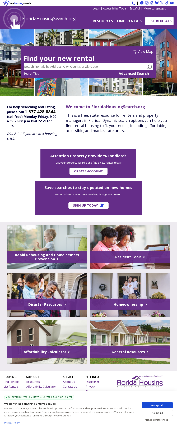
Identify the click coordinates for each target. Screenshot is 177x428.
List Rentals (159, 21)
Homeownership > (130, 304)
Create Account (88, 171)
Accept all (157, 405)
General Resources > (130, 351)
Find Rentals (129, 21)
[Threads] (151, 2)
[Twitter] (162, 2)
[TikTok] (167, 2)
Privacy (90, 386)
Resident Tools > (130, 257)
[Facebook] (141, 2)
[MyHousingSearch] (17, 3)
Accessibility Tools (115, 8)
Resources (103, 21)
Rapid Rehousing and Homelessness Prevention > (47, 256)
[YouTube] (172, 2)
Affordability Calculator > (47, 351)
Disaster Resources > (47, 304)
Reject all (157, 412)
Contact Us (70, 386)
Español (134, 8)
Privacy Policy (12, 422)
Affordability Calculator (41, 386)
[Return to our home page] (44, 27)
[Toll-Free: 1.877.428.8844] (133, 3)
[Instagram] (146, 2)
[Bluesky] (157, 2)
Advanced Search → (136, 73)
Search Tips (31, 73)
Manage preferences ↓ (157, 420)
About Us (69, 382)
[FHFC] (140, 387)
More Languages (155, 8)
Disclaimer (92, 382)
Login (96, 8)
